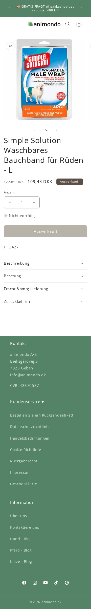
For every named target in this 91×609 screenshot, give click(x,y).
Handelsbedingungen (30, 438)
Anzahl (9, 192)
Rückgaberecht (23, 461)
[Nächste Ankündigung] (81, 8)
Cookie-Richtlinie (25, 449)
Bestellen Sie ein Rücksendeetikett (41, 415)
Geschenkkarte (23, 483)
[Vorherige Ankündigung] (9, 8)
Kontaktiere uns (24, 527)
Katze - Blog (21, 561)
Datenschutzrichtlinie (30, 426)
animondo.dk (51, 602)
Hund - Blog (21, 538)
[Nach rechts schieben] (56, 129)
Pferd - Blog (21, 550)
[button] (10, 24)
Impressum (20, 472)
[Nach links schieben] (34, 129)
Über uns (18, 515)
